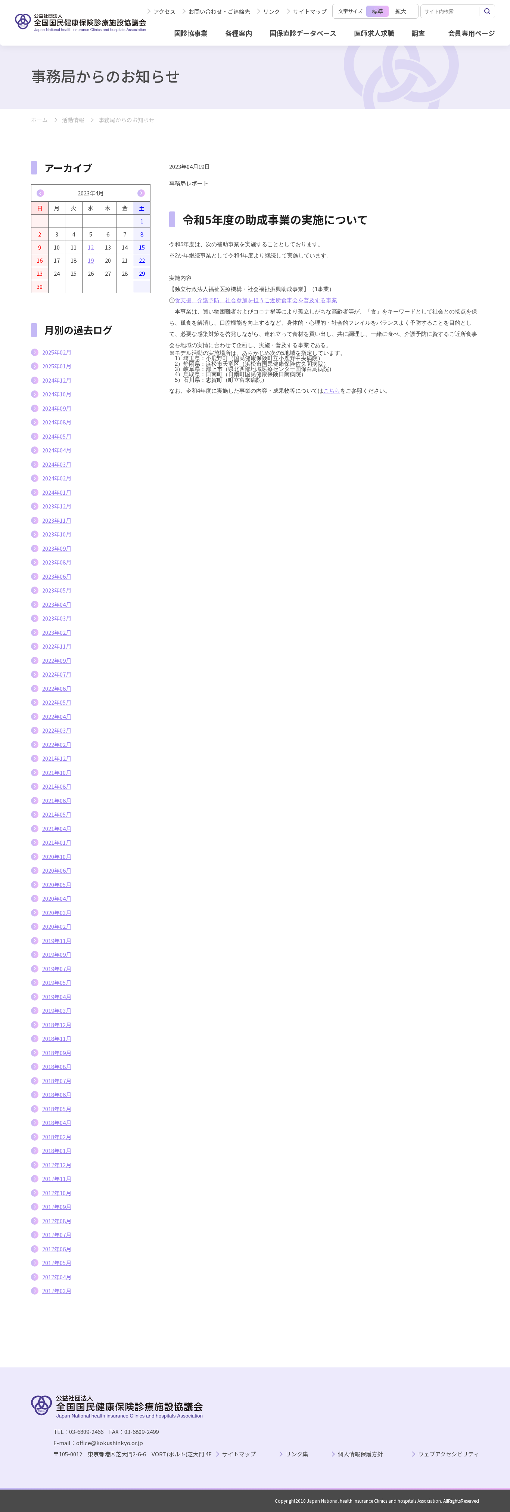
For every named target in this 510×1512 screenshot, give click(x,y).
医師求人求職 (374, 33)
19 (91, 260)
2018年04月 (56, 1122)
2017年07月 (56, 1235)
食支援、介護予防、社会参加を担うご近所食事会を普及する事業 (256, 300)
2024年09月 (56, 408)
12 (91, 247)
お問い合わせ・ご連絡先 (219, 11)
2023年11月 (56, 520)
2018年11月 (56, 1038)
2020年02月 (56, 926)
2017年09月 (56, 1206)
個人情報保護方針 (360, 1454)
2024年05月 (56, 436)
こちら (331, 390)
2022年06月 (56, 688)
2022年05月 (56, 702)
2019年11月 (56, 940)
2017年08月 (56, 1221)
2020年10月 (56, 856)
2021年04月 (56, 828)
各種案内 (238, 33)
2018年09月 (56, 1053)
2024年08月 (56, 422)
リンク (271, 11)
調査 (418, 33)
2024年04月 (56, 450)
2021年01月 (56, 842)
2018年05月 (56, 1109)
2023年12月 (56, 506)
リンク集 (297, 1454)
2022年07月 (56, 674)
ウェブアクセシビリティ (448, 1454)
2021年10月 (56, 772)
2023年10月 (56, 534)
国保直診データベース (303, 33)
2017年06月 (56, 1249)
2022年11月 (56, 646)
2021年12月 (56, 758)
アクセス (164, 11)
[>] (141, 193)
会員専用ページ (471, 33)
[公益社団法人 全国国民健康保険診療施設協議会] (80, 22)
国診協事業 (191, 33)
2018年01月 (56, 1150)
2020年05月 (56, 884)
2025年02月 (56, 352)
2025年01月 (56, 366)
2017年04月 (56, 1277)
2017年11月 (56, 1178)
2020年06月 (56, 870)
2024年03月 (56, 464)
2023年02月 (56, 632)
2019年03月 (56, 1010)
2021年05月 (56, 814)
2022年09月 (56, 660)
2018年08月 (56, 1066)
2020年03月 (56, 912)
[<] (40, 193)
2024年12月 (56, 380)
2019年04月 (56, 997)
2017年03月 (56, 1291)
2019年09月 (56, 954)
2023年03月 (56, 618)
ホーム (39, 120)
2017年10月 (56, 1193)
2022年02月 (56, 744)
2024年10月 (56, 394)
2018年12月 (56, 1025)
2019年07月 (56, 969)
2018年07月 (56, 1081)
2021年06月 (56, 800)
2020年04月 (56, 898)
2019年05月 (56, 982)
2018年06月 (56, 1094)
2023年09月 (56, 548)
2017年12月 (56, 1165)
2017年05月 (56, 1263)
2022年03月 (56, 730)
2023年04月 (56, 604)
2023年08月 (56, 562)
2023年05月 (56, 590)
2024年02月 (56, 478)
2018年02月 (56, 1137)
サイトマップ (310, 11)
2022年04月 (56, 716)
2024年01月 (56, 492)
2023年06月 (56, 576)
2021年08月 (56, 786)
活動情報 (73, 120)
